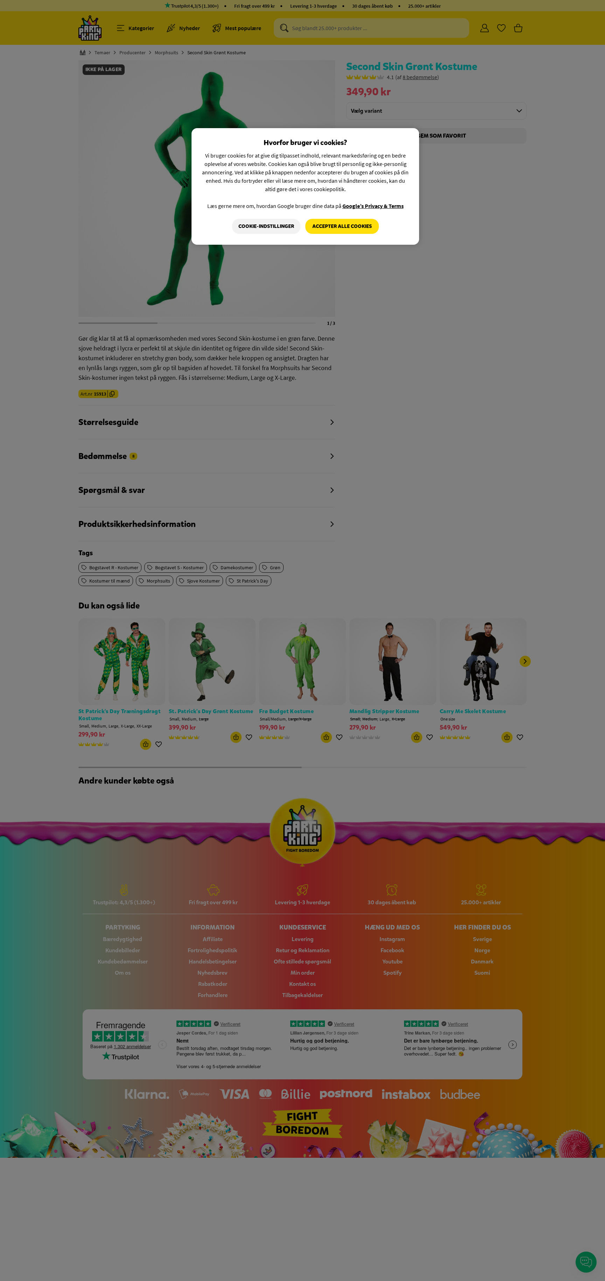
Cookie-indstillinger (266, 226)
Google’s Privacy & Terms (373, 205)
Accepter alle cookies (342, 226)
